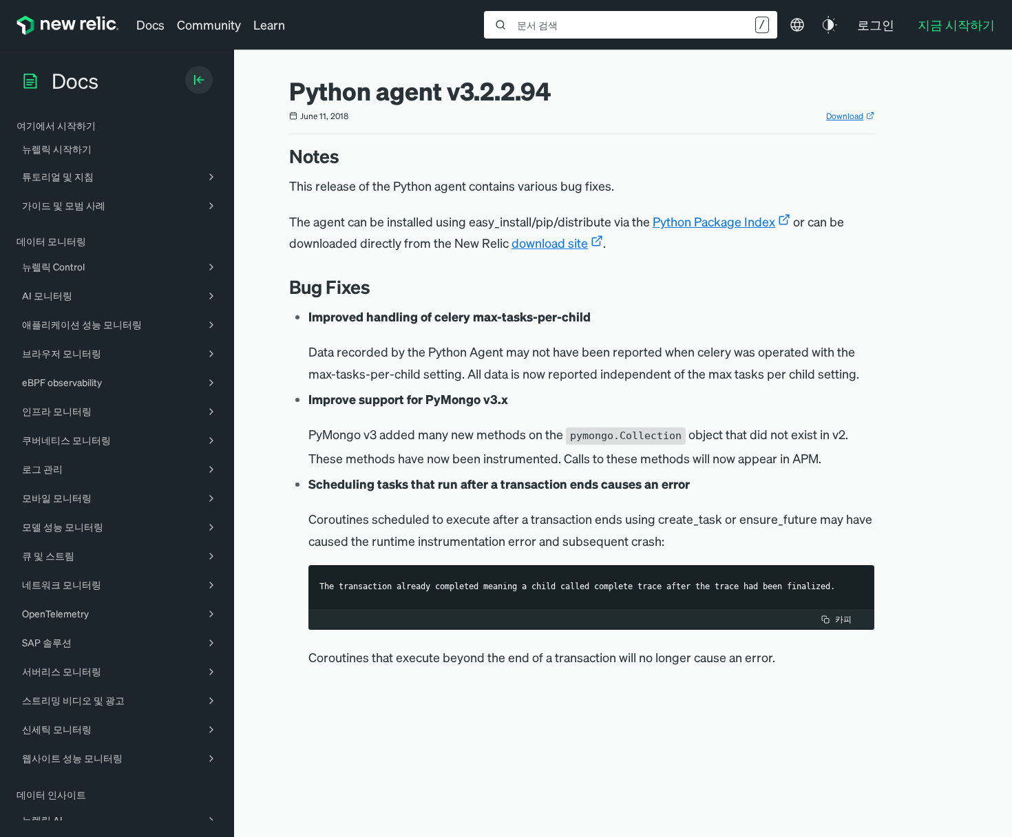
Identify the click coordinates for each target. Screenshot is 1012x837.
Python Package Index (714, 221)
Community (209, 24)
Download (844, 116)
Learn (269, 24)
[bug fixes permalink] (377, 286)
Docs (150, 24)
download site (550, 243)
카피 (843, 619)
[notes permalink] (346, 156)
